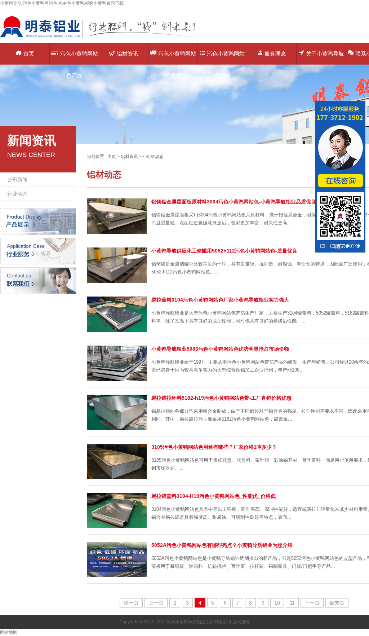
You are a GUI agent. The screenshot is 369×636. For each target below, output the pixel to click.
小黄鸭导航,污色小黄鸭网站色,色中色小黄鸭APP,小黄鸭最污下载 (62, 3)
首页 (28, 54)
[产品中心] (38, 221)
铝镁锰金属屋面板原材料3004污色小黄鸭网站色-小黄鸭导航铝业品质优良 (233, 202)
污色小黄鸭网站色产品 (79, 58)
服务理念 (275, 54)
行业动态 (17, 194)
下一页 (312, 603)
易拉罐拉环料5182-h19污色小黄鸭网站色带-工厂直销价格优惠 (221, 398)
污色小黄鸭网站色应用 (177, 58)
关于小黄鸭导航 (325, 54)
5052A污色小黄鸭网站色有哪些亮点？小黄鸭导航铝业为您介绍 (222, 545)
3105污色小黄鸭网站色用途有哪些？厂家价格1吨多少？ (214, 447)
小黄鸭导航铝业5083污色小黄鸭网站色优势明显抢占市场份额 (220, 349)
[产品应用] (38, 251)
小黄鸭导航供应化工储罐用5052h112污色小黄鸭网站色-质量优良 (224, 251)
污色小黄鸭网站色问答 (226, 58)
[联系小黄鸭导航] (38, 280)
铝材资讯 (127, 54)
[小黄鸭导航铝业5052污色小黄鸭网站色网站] (102, 37)
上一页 (156, 603)
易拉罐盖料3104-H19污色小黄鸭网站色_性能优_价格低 (213, 496)
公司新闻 (17, 180)
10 (277, 603)
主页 (111, 156)
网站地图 (8, 632)
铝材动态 (155, 156)
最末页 (336, 603)
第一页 (131, 603)
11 (292, 603)
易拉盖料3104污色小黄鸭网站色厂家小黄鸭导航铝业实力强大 (220, 300)
